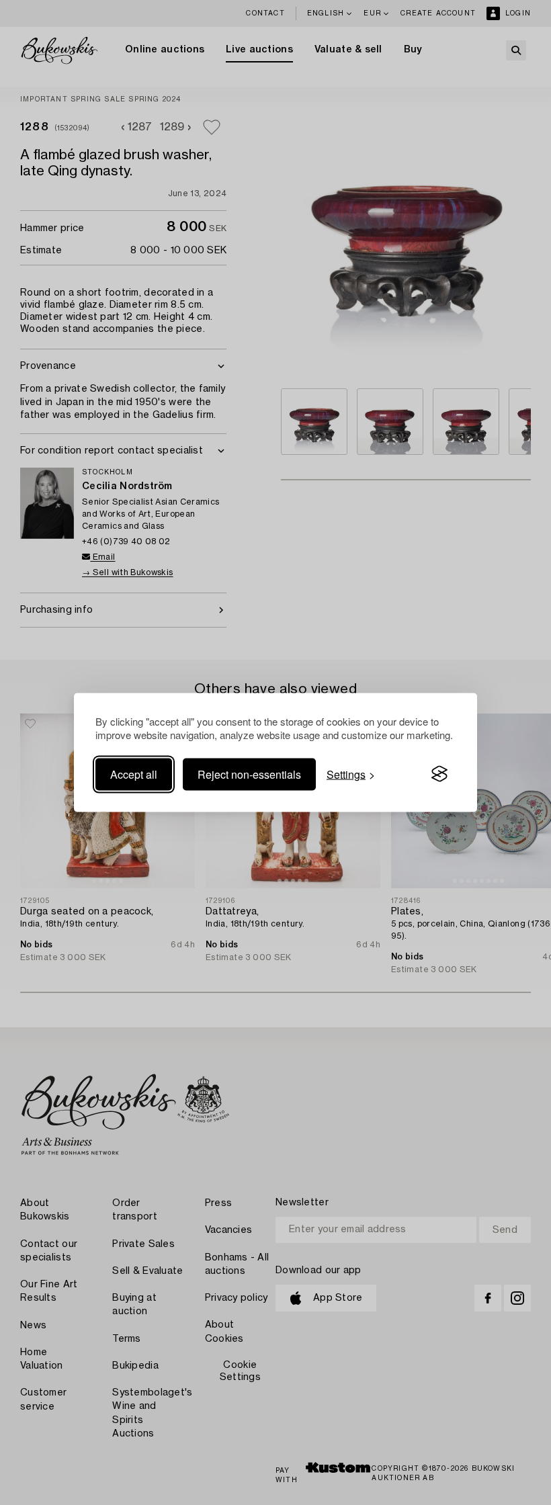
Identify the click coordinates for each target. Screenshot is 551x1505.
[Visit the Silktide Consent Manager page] (439, 774)
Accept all (133, 773)
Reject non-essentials (249, 773)
